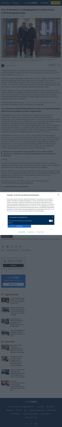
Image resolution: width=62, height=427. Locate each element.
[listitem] (30, 217)
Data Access (31, 232)
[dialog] (31, 213)
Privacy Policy (40, 232)
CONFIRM (19, 226)
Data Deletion (21, 232)
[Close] (58, 195)
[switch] (51, 221)
